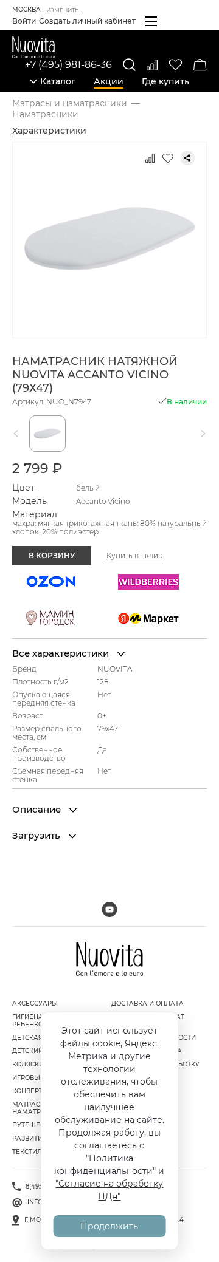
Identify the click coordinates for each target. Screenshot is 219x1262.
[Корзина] (200, 65)
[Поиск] (129, 64)
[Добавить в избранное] (168, 158)
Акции (108, 81)
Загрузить (37, 835)
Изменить (62, 10)
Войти (24, 21)
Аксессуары (35, 1004)
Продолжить (109, 1226)
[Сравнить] (152, 65)
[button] (18, 434)
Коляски (28, 1064)
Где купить (165, 81)
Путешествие (36, 1125)
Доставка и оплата (147, 1004)
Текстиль (29, 1152)
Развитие (29, 1138)
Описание (37, 809)
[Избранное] (175, 64)
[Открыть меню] (151, 21)
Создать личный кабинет (87, 21)
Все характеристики (61, 653)
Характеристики (49, 130)
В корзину (52, 555)
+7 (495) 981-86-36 (68, 64)
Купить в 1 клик (134, 555)
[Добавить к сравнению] (150, 158)
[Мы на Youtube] (109, 909)
